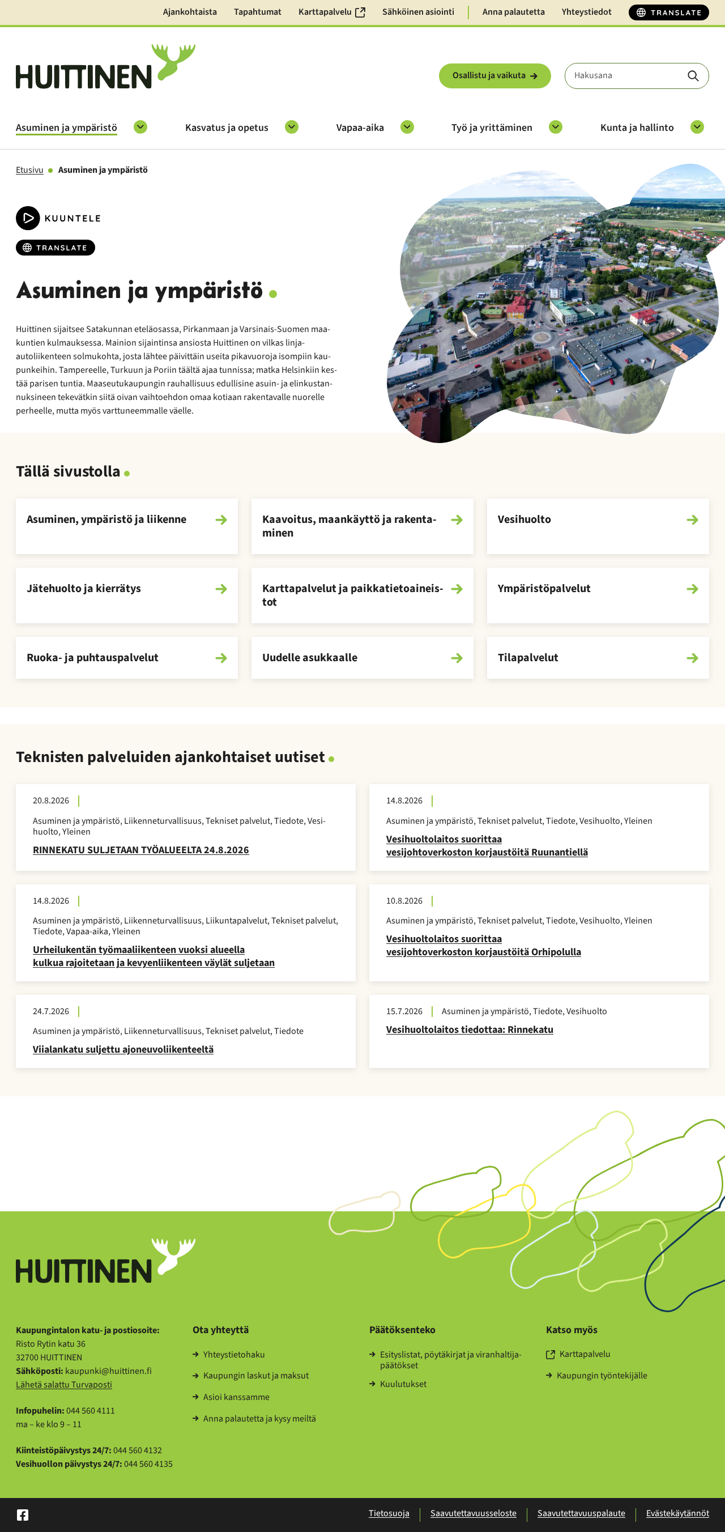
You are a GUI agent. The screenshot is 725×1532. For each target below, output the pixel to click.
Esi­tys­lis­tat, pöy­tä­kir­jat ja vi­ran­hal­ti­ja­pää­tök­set (451, 1360)
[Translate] (669, 12)
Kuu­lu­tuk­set (403, 1384)
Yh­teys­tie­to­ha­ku (234, 1355)
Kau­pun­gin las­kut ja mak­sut (256, 1376)
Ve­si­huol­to (524, 520)
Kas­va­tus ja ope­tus (226, 128)
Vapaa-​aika (360, 128)
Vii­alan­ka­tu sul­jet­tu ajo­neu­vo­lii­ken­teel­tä (123, 1049)
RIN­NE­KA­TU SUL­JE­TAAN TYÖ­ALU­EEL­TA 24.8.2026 (141, 850)
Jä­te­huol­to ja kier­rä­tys (84, 589)
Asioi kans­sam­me (236, 1397)
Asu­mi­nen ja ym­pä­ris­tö (66, 128)
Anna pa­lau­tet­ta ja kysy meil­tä (259, 1419)
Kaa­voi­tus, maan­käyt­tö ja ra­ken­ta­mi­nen (349, 526)
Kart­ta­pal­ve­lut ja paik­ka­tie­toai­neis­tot (352, 595)
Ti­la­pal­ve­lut (528, 658)
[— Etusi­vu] (105, 66)
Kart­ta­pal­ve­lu (585, 1354)
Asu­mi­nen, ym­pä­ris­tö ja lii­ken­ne (106, 520)
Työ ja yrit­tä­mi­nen (491, 128)
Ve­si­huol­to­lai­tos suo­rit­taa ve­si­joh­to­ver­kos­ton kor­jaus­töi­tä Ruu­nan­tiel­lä (487, 845)
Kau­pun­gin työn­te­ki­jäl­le (602, 1376)
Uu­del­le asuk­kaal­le (309, 658)
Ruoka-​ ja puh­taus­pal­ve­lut (93, 658)
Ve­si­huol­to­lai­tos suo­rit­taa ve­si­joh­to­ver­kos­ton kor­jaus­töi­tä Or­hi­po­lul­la (483, 945)
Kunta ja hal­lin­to (637, 128)
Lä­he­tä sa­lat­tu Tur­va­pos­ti (64, 1384)
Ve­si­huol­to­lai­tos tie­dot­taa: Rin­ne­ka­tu (469, 1030)
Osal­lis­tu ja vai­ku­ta (489, 75)
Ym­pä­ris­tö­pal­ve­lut (544, 589)
